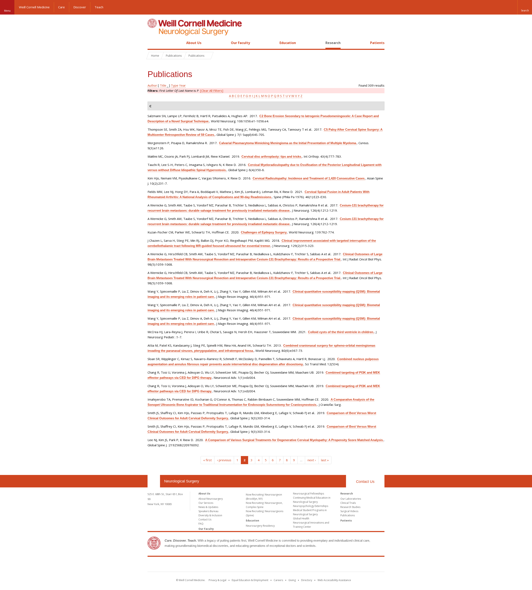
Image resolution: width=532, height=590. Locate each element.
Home (152, 42)
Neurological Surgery (181, 481)
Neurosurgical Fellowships (308, 493)
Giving (292, 580)
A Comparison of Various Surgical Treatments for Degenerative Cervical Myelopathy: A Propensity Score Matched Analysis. (294, 440)
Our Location (154, 481)
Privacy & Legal (217, 580)
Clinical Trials (348, 503)
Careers (278, 580)
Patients (377, 42)
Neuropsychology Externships (310, 506)
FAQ (200, 523)
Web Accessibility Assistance (334, 580)
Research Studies (350, 507)
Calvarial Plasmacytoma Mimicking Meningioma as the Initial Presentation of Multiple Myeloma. (288, 143)
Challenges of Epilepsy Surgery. (264, 232)
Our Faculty (240, 42)
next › (312, 460)
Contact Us (365, 482)
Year (182, 85)
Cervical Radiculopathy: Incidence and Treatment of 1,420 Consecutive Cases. (309, 178)
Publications (347, 515)
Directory (306, 580)
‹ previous (224, 460)
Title (163, 85)
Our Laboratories (350, 498)
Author (152, 85)
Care (61, 7)
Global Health (301, 518)
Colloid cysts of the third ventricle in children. (341, 332)
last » (325, 460)
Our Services (205, 503)
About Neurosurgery (210, 498)
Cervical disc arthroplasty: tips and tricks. (271, 156)
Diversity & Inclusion (210, 515)
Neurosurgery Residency (260, 525)
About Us (193, 42)
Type (174, 85)
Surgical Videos (349, 511)
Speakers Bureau (208, 511)
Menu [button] (7, 10)
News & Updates (208, 507)
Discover (79, 7)
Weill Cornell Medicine (34, 7)
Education (288, 42)
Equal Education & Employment (250, 580)
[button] (524, 7)
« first (207, 460)
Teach (99, 7)
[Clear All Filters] (211, 90)
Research (333, 42)
